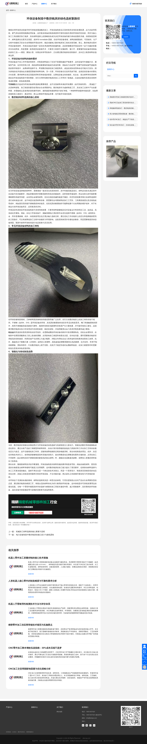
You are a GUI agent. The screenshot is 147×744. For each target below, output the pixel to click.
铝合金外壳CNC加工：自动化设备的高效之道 (123, 125)
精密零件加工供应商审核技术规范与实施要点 (30, 624)
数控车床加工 (21, 732)
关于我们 (54, 4)
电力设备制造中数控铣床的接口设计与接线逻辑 (35, 534)
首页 (26, 4)
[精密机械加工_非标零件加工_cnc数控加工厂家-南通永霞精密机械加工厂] (12, 3)
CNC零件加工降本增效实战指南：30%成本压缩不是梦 (35, 647)
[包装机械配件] (122, 161)
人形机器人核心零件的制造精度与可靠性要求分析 (32, 580)
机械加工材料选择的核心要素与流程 (30, 531)
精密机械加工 (30, 732)
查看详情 (31, 574)
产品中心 (34, 4)
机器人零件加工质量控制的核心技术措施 (28, 557)
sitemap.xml (86, 738)
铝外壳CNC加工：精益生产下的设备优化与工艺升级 (123, 119)
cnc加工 (14, 732)
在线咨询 (125, 37)
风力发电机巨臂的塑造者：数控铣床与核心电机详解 (122, 114)
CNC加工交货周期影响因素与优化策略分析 (29, 668)
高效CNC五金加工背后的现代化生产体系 (123, 102)
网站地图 (59, 712)
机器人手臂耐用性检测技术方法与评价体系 (29, 603)
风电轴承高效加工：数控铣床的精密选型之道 (122, 108)
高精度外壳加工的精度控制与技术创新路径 (122, 97)
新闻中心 (44, 4)
